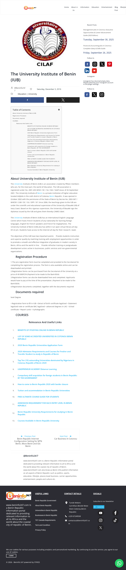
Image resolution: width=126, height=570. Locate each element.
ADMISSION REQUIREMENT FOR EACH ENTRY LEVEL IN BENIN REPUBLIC (43, 162)
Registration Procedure (19, 116)
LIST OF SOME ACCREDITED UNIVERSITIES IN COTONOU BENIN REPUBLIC (43, 129)
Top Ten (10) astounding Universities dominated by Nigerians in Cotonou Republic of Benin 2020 (42, 140)
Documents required (19, 118)
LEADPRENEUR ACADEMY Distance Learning (40, 144)
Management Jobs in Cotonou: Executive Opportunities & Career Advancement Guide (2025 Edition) (98, 32)
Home (66, 7)
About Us (73, 8)
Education (95, 7)
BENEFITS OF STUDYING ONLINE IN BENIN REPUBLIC (42, 126)
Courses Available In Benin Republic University (41, 170)
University (32, 94)
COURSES (15, 121)
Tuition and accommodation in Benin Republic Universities (41, 155)
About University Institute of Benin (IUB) (24, 113)
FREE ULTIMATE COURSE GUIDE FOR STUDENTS (41, 159)
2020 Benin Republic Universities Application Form (42, 133)
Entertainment (107, 7)
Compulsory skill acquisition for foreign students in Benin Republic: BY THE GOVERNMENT (42, 147)
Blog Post (116, 8)
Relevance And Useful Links (24, 123)
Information (84, 7)
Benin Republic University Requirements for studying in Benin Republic (43, 166)
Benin (39, 193)
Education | (23, 94)
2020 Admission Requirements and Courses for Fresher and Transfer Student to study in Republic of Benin (43, 136)
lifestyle (123, 7)
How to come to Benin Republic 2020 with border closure (41, 151)
